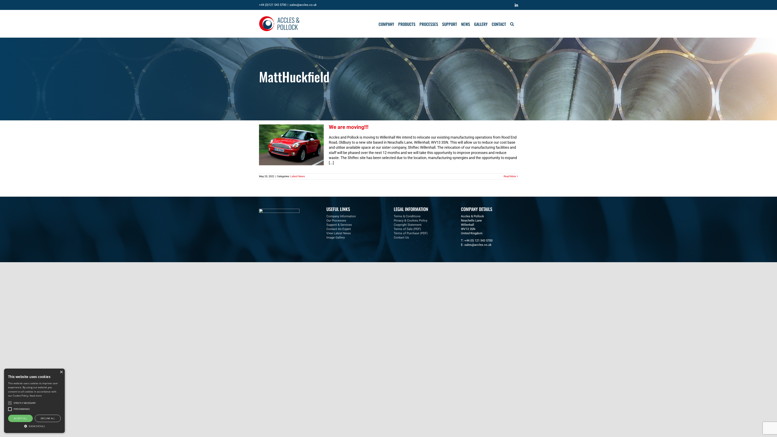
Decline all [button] (48, 418)
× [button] (61, 372)
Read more (36, 395)
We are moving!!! (348, 127)
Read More (510, 176)
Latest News (297, 176)
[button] (512, 23)
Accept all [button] (20, 418)
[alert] (34, 401)
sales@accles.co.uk (303, 5)
